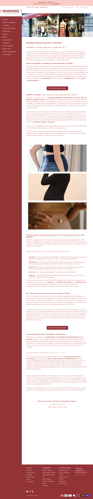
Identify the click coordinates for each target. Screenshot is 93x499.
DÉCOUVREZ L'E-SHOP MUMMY (57, 88)
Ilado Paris (32, 267)
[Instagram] (30, 492)
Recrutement (29, 475)
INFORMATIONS (47, 468)
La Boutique (29, 470)
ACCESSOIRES (6, 43)
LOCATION (5, 34)
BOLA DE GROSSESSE (7, 46)
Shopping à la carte (63, 470)
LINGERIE (4, 37)
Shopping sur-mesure (58, 353)
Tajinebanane (33, 262)
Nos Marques (62, 481)
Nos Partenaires (62, 483)
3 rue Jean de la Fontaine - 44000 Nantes (37, 7)
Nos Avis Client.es (30, 472)
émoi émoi (32, 272)
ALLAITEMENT (5, 25)
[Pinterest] (32, 492)
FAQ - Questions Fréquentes (49, 472)
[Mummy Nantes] (11, 11)
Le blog (28, 479)
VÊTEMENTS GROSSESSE (8, 22)
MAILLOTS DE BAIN (7, 40)
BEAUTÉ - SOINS (6, 49)
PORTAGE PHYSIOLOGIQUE (9, 51)
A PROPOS (29, 468)
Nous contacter (29, 481)
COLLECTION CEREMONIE (8, 28)
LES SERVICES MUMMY (65, 468)
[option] (57, 25)
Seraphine (32, 257)
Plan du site (45, 485)
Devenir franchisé (30, 477)
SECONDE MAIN (6, 31)
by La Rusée (79, 474)
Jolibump (31, 275)
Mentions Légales (47, 479)
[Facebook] (27, 492)
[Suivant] (90, 34)
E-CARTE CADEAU (6, 54)
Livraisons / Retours (47, 470)
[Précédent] (85, 34)
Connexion (64, 7)
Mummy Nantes (34, 495)
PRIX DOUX (5, 19)
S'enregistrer (71, 7)
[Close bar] (92, 1)
